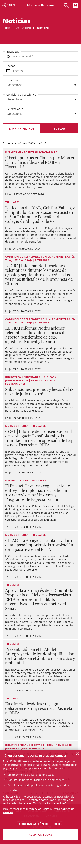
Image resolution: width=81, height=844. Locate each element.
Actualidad (23, 28)
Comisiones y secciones (21, 94)
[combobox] (38, 86)
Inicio (6, 28)
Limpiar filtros (21, 128)
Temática (12, 80)
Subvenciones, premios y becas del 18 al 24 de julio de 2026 (39, 391)
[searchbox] (40, 85)
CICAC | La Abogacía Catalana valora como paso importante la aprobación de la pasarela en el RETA (39, 544)
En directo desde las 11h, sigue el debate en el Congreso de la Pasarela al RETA (38, 708)
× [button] (77, 753)
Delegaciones (14, 109)
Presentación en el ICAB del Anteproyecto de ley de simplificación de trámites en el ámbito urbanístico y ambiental (40, 656)
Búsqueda (12, 51)
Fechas (10, 66)
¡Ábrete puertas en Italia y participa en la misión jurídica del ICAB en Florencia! (40, 162)
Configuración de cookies (40, 824)
